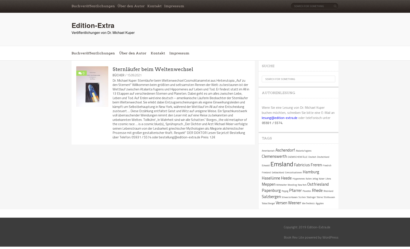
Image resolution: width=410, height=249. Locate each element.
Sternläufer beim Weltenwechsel (153, 69)
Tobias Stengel (268, 203)
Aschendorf (285, 150)
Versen (281, 203)
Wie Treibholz (308, 203)
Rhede (317, 190)
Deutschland (323, 157)
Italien (309, 178)
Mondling (292, 185)
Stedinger (311, 197)
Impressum (174, 6)
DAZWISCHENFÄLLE (298, 157)
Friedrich (327, 165)
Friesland (266, 172)
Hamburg (311, 172)
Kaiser (322, 178)
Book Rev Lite (294, 237)
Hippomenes (299, 178)
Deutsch (312, 157)
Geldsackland (278, 172)
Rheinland (328, 191)
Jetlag (315, 178)
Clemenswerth (274, 156)
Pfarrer (295, 190)
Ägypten (320, 203)
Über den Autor (131, 6)
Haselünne (271, 178)
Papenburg (271, 190)
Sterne (320, 197)
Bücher (118, 75)
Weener (294, 203)
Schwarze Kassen (290, 197)
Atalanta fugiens (303, 150)
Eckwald (266, 165)
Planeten (307, 191)
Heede (286, 178)
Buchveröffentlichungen (93, 6)
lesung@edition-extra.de (279, 117)
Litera (328, 178)
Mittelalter (281, 185)
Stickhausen (329, 197)
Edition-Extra (93, 25)
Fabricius (302, 165)
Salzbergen (271, 196)
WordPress (330, 237)
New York (302, 185)
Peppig (285, 191)
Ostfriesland (318, 184)
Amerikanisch (268, 150)
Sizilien (302, 197)
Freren (316, 165)
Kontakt (154, 6)
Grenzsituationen (293, 172)
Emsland (282, 164)
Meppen (268, 184)
